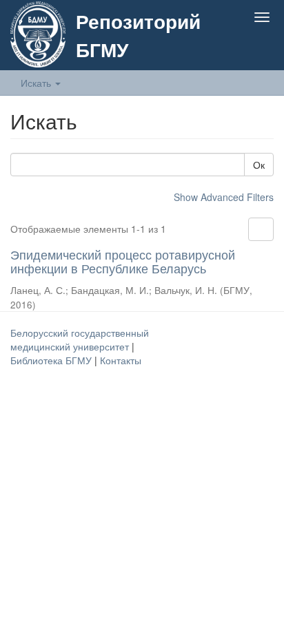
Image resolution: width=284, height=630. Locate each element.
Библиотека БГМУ (52, 360)
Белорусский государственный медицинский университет (79, 339)
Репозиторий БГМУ (138, 35)
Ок (259, 164)
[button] (234, 49)
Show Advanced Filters (224, 197)
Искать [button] (37, 83)
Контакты (120, 360)
